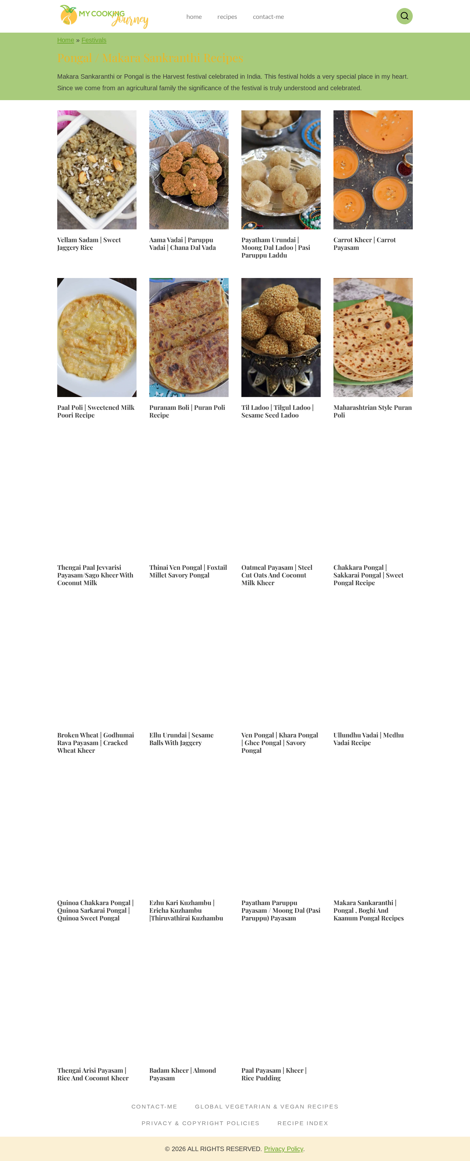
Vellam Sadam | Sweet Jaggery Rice (89, 243)
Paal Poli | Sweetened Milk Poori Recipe (96, 411)
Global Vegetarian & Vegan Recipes (267, 1106)
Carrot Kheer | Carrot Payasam (364, 243)
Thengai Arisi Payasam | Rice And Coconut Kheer (93, 1074)
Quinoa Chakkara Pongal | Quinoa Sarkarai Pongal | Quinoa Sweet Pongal (95, 910)
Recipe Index (303, 1123)
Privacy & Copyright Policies (201, 1123)
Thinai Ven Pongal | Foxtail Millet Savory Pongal (188, 571)
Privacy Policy (283, 1148)
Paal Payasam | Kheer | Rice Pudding (274, 1074)
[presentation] (97, 169)
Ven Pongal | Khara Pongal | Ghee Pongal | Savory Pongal (279, 742)
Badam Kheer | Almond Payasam (182, 1074)
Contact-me (268, 16)
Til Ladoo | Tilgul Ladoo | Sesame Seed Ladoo (277, 411)
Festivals (94, 40)
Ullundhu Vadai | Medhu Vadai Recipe (368, 738)
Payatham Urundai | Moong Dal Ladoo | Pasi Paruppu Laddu (275, 247)
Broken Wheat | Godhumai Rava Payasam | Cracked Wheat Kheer (95, 742)
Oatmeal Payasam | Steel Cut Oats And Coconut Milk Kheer (276, 575)
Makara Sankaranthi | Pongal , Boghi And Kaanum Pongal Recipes (368, 910)
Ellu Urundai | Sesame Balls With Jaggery (181, 738)
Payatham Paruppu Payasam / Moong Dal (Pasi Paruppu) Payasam (280, 910)
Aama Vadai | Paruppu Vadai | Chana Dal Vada (182, 243)
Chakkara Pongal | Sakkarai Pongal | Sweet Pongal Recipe (368, 575)
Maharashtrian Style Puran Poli (372, 411)
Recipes (227, 16)
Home (194, 16)
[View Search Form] (404, 16)
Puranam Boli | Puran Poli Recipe (187, 411)
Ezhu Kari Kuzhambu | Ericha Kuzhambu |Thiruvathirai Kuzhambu (186, 910)
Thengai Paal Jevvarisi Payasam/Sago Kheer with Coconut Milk (95, 575)
